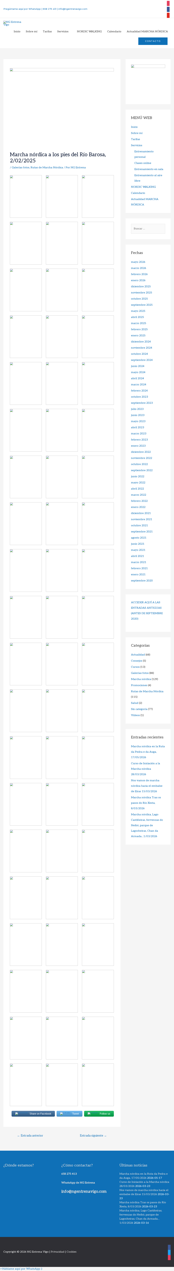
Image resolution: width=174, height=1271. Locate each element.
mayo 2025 (138, 311)
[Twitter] (168, 14)
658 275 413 (49, 8)
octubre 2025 (139, 298)
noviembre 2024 (141, 347)
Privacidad (57, 1251)
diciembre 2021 (141, 513)
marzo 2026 (138, 268)
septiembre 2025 (142, 305)
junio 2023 (137, 415)
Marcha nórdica (141, 679)
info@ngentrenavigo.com (72, 8)
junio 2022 (137, 476)
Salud (134, 703)
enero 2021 (138, 574)
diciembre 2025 (141, 286)
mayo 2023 (138, 421)
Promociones (139, 685)
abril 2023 (137, 427)
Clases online (142, 163)
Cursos (135, 667)
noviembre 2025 (141, 292)
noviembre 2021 (141, 519)
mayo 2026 (138, 262)
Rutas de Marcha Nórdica (47, 167)
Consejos (136, 660)
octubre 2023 (139, 396)
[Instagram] (168, 3)
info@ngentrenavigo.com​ (84, 1191)
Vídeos (135, 715)
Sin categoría (139, 709)
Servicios (136, 145)
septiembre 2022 (142, 470)
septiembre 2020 (142, 580)
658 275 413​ (69, 1174)
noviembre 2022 (141, 458)
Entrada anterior (30, 1135)
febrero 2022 (139, 501)
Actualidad (138, 654)
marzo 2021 (138, 562)
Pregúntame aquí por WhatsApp (22, 8)
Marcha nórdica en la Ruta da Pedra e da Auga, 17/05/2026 (148, 752)
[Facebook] (168, 8)
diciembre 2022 (141, 452)
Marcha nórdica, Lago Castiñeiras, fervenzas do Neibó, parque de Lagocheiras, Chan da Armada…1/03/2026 (147, 825)
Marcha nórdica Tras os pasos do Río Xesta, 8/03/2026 (146, 803)
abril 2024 (137, 378)
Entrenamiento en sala (148, 169)
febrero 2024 (139, 390)
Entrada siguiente (93, 1135)
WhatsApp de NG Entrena (78, 1182)
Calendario (138, 193)
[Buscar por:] (148, 228)
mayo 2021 (138, 550)
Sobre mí (137, 133)
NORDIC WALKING (143, 187)
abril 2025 (137, 317)
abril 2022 (137, 488)
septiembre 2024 (142, 360)
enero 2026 (138, 280)
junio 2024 (137, 366)
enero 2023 (138, 445)
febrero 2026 (139, 274)
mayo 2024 (138, 372)
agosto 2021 (138, 537)
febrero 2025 (139, 329)
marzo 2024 (138, 384)
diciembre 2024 (141, 341)
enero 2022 (138, 507)
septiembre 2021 (142, 531)
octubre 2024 (139, 354)
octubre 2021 (139, 525)
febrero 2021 (139, 568)
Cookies (71, 1251)
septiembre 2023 (142, 403)
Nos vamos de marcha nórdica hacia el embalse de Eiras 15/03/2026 (146, 786)
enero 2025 (138, 335)
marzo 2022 (138, 495)
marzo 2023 (138, 433)
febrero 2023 (139, 439)
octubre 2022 (139, 464)
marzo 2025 (138, 323)
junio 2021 (137, 544)
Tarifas (135, 139)
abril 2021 (137, 556)
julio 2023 (137, 409)
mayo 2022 (138, 482)
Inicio (134, 127)
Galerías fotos (20, 167)
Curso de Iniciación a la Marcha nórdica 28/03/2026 (145, 769)
